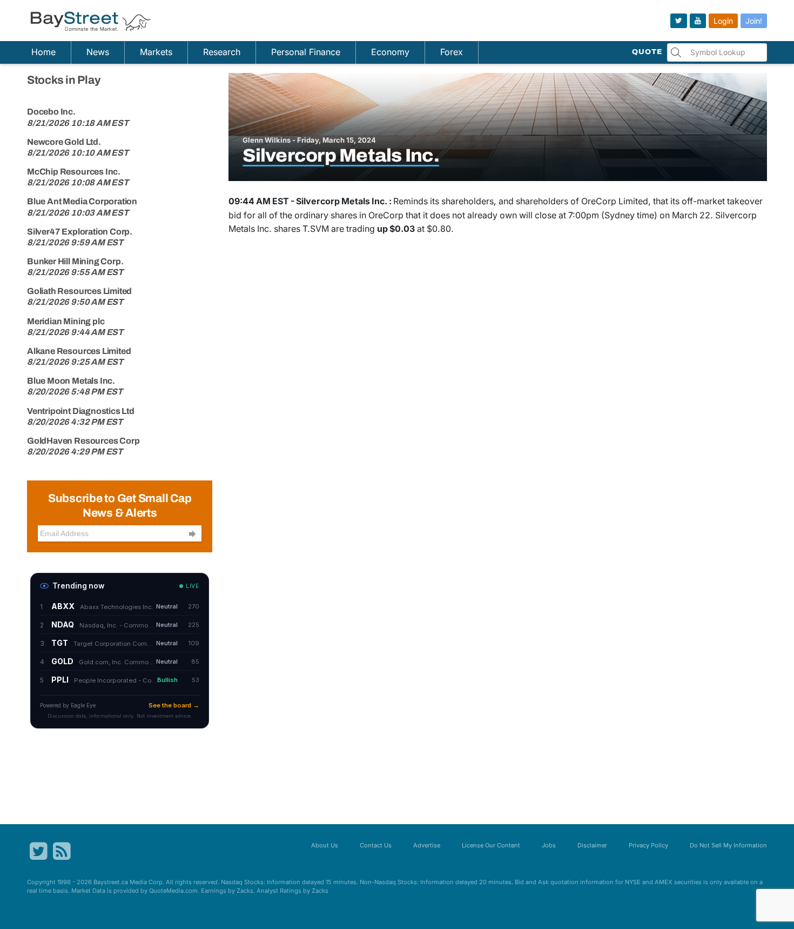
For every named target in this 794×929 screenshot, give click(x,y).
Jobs (549, 845)
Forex (451, 51)
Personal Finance (305, 51)
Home (43, 51)
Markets (156, 51)
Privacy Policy (648, 845)
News (97, 51)
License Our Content (491, 845)
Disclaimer (592, 845)
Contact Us (376, 845)
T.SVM (315, 228)
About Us (324, 845)
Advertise (426, 845)
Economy (390, 51)
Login (723, 20)
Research (221, 51)
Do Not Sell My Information (728, 845)
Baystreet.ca (110, 882)
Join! (753, 20)
